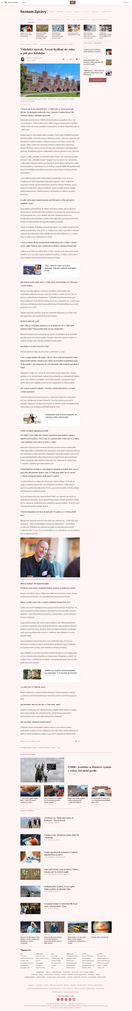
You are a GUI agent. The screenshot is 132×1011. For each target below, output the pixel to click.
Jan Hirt (38, 961)
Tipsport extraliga (56, 961)
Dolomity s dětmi (86, 968)
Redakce (66, 985)
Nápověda (53, 985)
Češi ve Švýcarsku (86, 963)
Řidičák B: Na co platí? (103, 963)
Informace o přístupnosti (95, 985)
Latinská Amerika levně (88, 965)
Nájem (53, 747)
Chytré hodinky (92, 977)
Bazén (41, 975)
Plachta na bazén (48, 975)
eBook (66, 59)
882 (79, 59)
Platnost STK (100, 968)
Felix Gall (38, 965)
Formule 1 (53, 965)
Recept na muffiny (72, 958)
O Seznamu (39, 985)
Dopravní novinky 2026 (103, 961)
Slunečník (63, 975)
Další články (97, 80)
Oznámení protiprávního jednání (37, 989)
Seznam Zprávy (54, 822)
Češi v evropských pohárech (87, 972)
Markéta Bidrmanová (33, 58)
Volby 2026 (23, 956)
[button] (26, 28)
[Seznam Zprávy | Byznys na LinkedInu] (74, 999)
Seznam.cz (126, 2)
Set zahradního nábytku (80, 975)
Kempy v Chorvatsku (87, 956)
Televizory (84, 977)
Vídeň (58, 747)
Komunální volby (24, 968)
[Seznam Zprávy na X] (62, 999)
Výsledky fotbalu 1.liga (57, 958)
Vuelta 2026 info (40, 956)
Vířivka (97, 975)
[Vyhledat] (73, 2)
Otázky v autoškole (102, 965)
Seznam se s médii (79, 989)
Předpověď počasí (57, 972)
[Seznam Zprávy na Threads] (70, 999)
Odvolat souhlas (57, 992)
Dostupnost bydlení (44, 747)
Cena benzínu (75, 972)
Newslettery (100, 989)
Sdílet (73, 59)
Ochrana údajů (81, 985)
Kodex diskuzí (91, 989)
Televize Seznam (68, 989)
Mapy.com (48, 972)
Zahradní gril (91, 975)
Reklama (73, 985)
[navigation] (2, 2)
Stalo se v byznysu (93, 43)
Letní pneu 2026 (101, 956)
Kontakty (60, 985)
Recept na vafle (71, 965)
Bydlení (35, 747)
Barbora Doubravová (56, 857)
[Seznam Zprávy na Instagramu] (66, 999)
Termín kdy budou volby (26, 963)
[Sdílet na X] (79, 741)
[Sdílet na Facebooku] (76, 741)
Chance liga (54, 956)
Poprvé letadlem (86, 958)
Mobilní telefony (41, 977)
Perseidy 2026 (66, 972)
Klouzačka (70, 975)
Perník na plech (71, 968)
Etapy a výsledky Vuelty (42, 958)
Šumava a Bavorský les (88, 961)
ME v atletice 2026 (56, 963)
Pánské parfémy (101, 977)
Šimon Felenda (53, 840)
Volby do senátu (24, 965)
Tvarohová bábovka (72, 963)
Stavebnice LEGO (51, 977)
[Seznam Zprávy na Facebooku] (58, 999)
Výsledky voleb (24, 961)
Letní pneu (70, 977)
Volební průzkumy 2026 (26, 958)
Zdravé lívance (70, 961)
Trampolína (57, 975)
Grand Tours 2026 (40, 968)
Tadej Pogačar (39, 963)
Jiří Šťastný (52, 874)
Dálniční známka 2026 (103, 958)
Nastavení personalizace (71, 992)
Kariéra (46, 985)
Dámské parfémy (61, 977)
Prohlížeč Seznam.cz (55, 989)
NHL (52, 968)
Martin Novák (53, 908)
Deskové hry (77, 977)
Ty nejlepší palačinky (72, 956)
